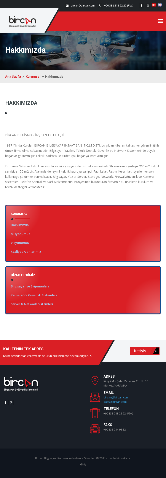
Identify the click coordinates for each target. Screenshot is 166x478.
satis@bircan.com (115, 402)
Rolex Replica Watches (138, 440)
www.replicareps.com (101, 444)
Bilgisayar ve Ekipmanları (30, 286)
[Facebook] (141, 5)
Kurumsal (33, 76)
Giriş (83, 464)
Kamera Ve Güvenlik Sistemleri (34, 295)
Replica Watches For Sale (103, 440)
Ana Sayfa (13, 76)
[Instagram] (147, 5)
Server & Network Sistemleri (32, 304)
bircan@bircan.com (83, 5)
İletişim (140, 351)
